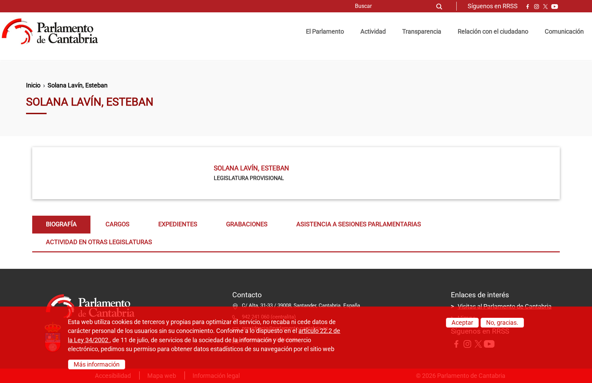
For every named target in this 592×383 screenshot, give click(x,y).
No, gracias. (502, 322)
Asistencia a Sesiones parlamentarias (358, 224)
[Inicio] (52, 31)
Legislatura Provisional (249, 178)
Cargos (118, 224)
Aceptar (462, 322)
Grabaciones (247, 224)
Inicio (33, 85)
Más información (97, 364)
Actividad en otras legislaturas (99, 242)
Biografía (61, 224)
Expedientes (177, 224)
